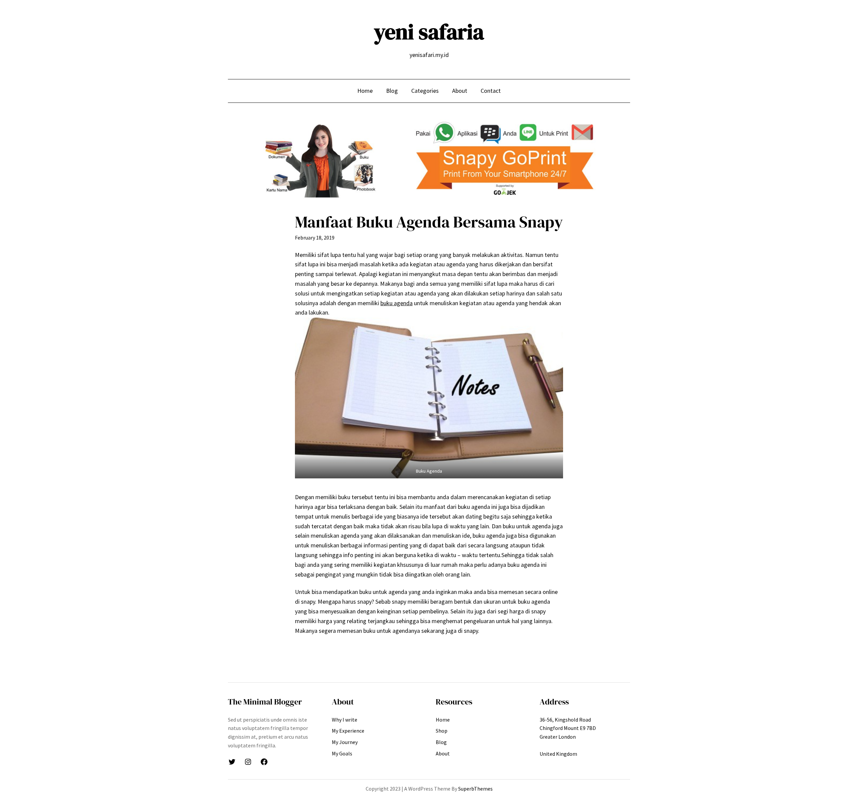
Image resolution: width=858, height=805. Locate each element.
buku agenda (396, 303)
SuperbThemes (475, 788)
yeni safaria (429, 31)
